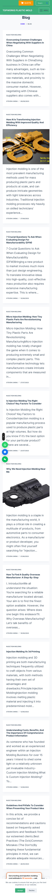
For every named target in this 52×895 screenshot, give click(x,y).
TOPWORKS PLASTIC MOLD (17, 10)
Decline (31, 890)
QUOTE (27, 3)
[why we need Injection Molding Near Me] (26, 493)
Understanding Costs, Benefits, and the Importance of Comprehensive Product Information (25, 733)
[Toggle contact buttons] (3, 437)
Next (43, 878)
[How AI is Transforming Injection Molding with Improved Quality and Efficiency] (26, 146)
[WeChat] (5, 459)
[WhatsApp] (5, 445)
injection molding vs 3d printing (23, 651)
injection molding (13, 35)
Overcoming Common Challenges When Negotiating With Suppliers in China (25, 42)
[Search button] (47, 3)
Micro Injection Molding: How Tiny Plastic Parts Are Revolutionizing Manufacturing (24, 319)
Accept (20, 890)
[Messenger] (5, 452)
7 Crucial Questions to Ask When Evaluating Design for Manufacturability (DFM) (23, 240)
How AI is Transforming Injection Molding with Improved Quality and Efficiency (25, 122)
